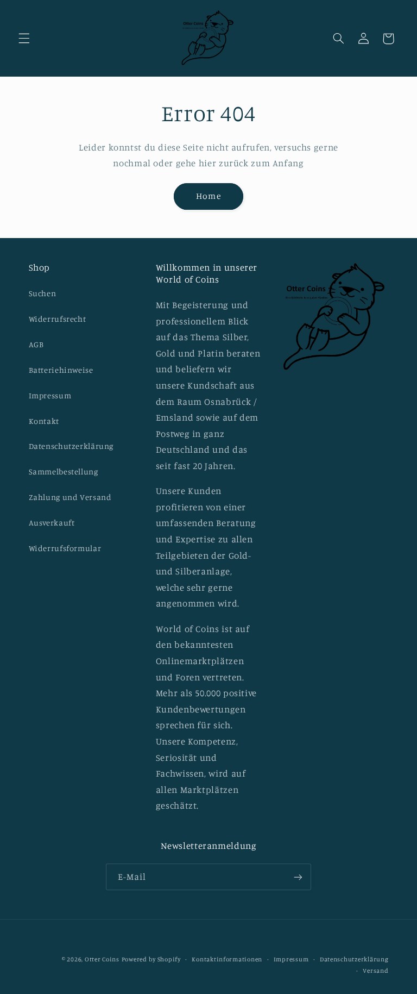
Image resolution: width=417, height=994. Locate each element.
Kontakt (44, 421)
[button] (23, 38)
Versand (375, 970)
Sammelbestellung (63, 471)
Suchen (42, 293)
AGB (36, 344)
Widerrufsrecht (57, 318)
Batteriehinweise (61, 369)
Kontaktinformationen (227, 959)
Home (208, 196)
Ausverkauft (52, 522)
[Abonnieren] (298, 877)
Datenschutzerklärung (71, 446)
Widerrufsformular (65, 548)
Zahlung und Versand (70, 497)
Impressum (50, 395)
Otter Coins (102, 959)
